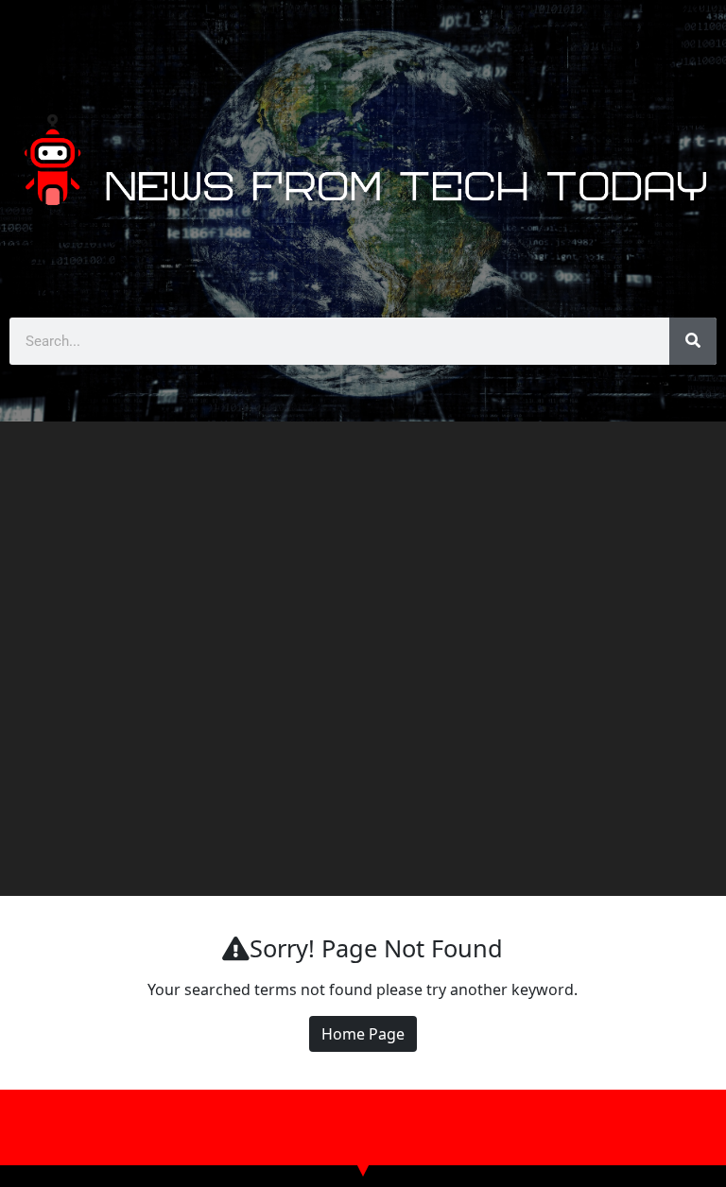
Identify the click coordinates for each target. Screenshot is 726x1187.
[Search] (693, 341)
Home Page (363, 1034)
